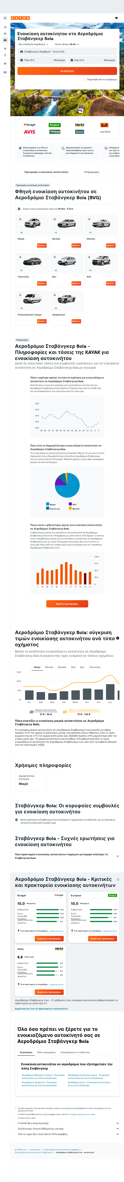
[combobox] (33, 44)
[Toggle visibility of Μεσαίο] (74, 508)
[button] (5, 18)
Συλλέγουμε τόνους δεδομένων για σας (41, 1128)
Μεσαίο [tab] (49, 667)
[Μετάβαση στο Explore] (5, 49)
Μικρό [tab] (37, 667)
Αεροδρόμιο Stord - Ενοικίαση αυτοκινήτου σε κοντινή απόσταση (89, 1084)
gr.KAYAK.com (20, 1149)
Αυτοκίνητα (35, 1149)
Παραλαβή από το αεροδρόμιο (102, 79)
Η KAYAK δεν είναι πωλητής (33, 1123)
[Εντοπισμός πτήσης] (5, 55)
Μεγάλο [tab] (62, 667)
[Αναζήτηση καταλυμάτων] (5, 34)
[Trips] (5, 64)
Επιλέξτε (42, 245)
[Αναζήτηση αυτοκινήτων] (5, 40)
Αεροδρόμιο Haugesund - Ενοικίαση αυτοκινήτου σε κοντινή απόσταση (39, 1084)
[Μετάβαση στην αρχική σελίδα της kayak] (20, 18)
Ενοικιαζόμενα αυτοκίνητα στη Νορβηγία (61, 1149)
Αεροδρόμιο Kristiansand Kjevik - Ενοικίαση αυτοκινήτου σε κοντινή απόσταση (88, 1076)
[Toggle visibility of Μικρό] (50, 504)
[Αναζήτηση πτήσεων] (5, 27)
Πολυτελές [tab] (95, 667)
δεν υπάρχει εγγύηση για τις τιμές (80, 1114)
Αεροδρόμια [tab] (26, 1052)
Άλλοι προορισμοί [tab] (46, 1052)
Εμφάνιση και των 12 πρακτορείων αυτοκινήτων (41, 1008)
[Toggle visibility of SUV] (72, 504)
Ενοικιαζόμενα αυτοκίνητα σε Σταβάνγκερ (33, 1152)
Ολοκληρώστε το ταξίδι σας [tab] (75, 1052)
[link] (67, 603)
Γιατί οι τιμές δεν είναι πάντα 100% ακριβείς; (43, 1134)
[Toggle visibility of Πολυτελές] (53, 508)
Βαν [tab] (82, 667)
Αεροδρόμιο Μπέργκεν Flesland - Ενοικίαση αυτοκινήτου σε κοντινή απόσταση (43, 1076)
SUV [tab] (73, 667)
